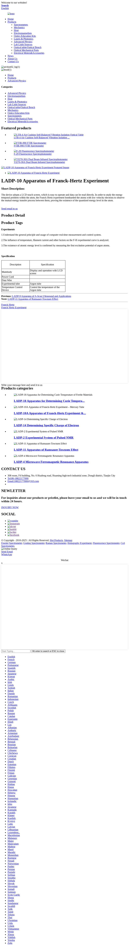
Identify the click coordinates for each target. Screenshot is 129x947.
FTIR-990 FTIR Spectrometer (29, 145)
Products (12, 21)
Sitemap (68, 540)
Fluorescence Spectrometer (106, 543)
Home (11, 19)
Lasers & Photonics (23, 38)
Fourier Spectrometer (11, 543)
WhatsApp (6, 554)
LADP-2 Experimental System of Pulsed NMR (43, 437)
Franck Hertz (7, 304)
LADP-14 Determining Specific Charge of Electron (46, 425)
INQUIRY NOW (10, 507)
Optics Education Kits (25, 36)
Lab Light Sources (23, 44)
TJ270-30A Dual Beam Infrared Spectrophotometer (39, 162)
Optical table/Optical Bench (27, 47)
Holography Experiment (79, 543)
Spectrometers (21, 24)
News (10, 55)
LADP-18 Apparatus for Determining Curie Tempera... (49, 401)
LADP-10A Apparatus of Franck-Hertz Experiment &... (50, 413)
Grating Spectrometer (33, 543)
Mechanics (19, 27)
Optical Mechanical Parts (26, 50)
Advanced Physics (23, 41)
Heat (16, 30)
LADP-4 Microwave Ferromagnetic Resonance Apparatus (51, 461)
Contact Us (13, 61)
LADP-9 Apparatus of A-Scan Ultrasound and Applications (41, 296)
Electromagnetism (23, 33)
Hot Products (56, 540)
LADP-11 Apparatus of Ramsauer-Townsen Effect (33, 299)
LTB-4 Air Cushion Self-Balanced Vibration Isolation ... (42, 137)
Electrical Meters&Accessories (29, 53)
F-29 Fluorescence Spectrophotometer (33, 154)
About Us (12, 58)
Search (5, 5)
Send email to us (9, 208)
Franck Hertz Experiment (13, 307)
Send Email (7, 551)
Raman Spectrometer (56, 543)
